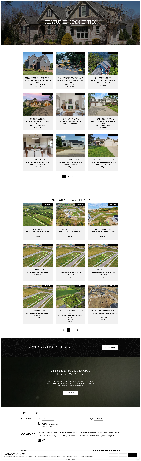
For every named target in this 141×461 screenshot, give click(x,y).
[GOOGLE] (110, 451)
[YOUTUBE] (106, 451)
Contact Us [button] (70, 392)
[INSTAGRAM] (98, 451)
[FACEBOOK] (94, 451)
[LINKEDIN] (102, 451)
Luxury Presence (56, 451)
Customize (123, 454)
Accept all (132, 454)
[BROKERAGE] (118, 451)
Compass (73, 432)
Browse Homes (110, 347)
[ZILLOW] (114, 451)
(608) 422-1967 (98, 420)
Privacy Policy (85, 451)
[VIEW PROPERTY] (38, 68)
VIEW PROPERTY (38, 69)
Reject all (113, 454)
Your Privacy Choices (70, 459)
